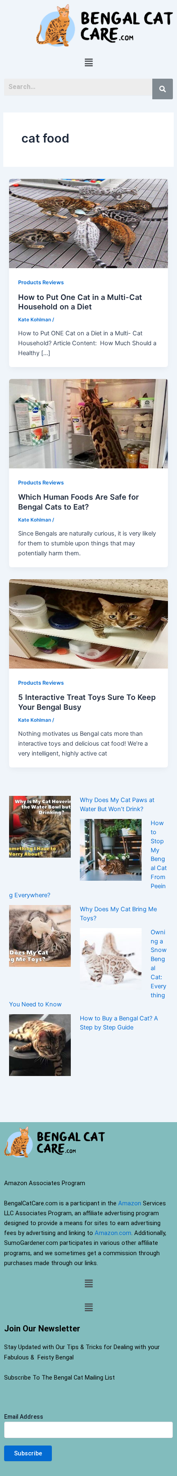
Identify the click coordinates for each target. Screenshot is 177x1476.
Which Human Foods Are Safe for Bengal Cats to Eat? (78, 501)
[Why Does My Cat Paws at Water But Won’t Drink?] (40, 826)
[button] (88, 62)
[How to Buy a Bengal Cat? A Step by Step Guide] (40, 1044)
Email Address (23, 1416)
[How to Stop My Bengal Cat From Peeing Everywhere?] (111, 849)
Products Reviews (41, 282)
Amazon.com (113, 1233)
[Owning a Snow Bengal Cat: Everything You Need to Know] (111, 958)
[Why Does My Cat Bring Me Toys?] (40, 935)
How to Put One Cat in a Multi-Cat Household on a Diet (80, 301)
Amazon (129, 1203)
